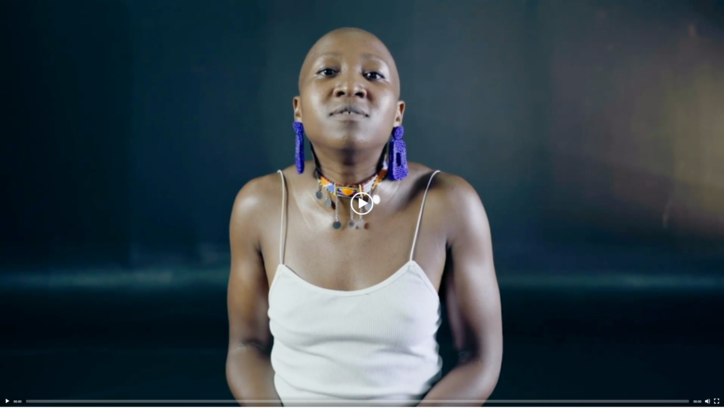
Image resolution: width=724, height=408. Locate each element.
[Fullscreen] (716, 401)
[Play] (7, 401)
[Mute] (707, 401)
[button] (362, 203)
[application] (362, 203)
